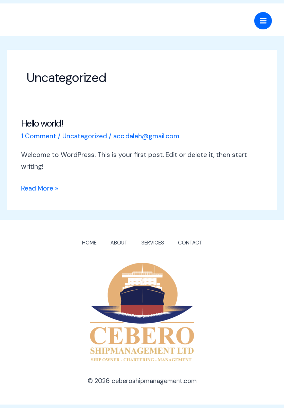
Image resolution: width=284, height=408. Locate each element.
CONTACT (190, 243)
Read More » (39, 188)
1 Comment (38, 136)
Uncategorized (84, 136)
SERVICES (152, 243)
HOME (89, 243)
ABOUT (118, 243)
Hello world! (42, 123)
